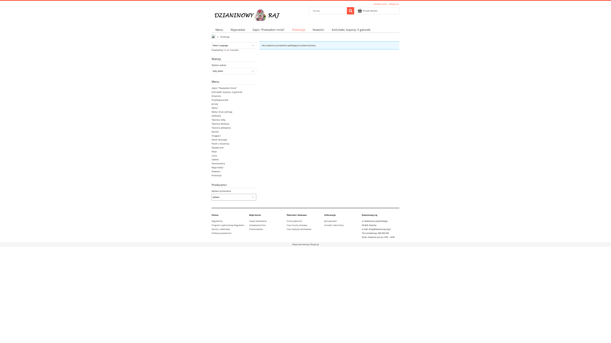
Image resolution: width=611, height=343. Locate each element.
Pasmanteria (218, 163)
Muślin (215, 131)
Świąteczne (218, 147)
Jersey (215, 103)
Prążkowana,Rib (220, 99)
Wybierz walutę (219, 65)
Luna (214, 155)
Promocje (216, 175)
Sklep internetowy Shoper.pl (305, 244)
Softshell (216, 115)
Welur (215, 107)
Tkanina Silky (218, 119)
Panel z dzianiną (220, 143)
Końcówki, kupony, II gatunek (227, 92)
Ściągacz (216, 135)
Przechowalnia (256, 229)
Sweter (215, 159)
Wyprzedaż (217, 167)
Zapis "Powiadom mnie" (224, 88)
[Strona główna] (249, 14)
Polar (214, 151)
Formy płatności (294, 221)
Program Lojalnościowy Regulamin (228, 225)
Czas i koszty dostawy (297, 225)
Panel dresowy (219, 139)
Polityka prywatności (221, 233)
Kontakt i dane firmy (334, 225)
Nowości (216, 171)
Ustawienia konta (257, 225)
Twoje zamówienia (258, 221)
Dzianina (216, 96)
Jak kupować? (330, 221)
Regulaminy (217, 221)
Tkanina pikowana (221, 127)
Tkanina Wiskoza (220, 123)
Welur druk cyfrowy (222, 111)
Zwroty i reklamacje (221, 229)
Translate (234, 50)
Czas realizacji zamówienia (299, 229)
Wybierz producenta (221, 191)
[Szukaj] (350, 10)
